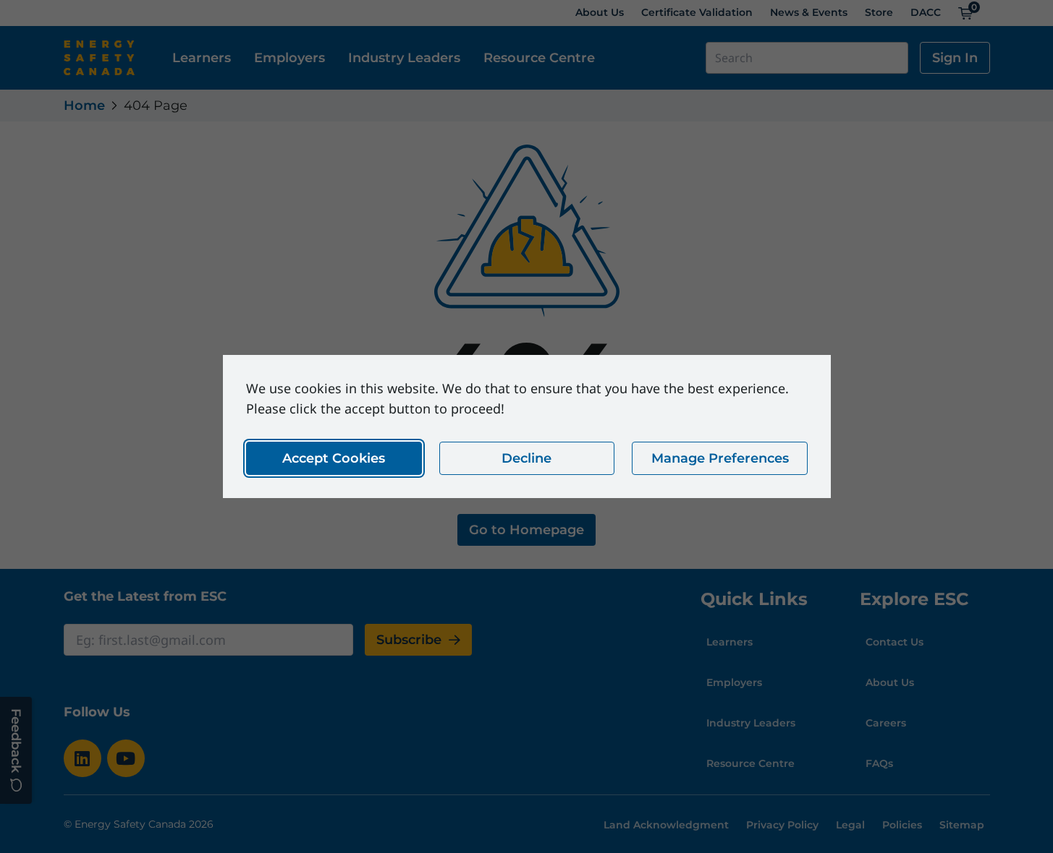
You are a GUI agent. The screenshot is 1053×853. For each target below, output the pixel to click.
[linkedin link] (82, 758)
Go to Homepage (526, 530)
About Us (599, 12)
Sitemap (961, 824)
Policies (902, 824)
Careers (886, 722)
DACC (925, 12)
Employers (289, 58)
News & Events (808, 12)
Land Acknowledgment (666, 824)
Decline (526, 458)
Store (879, 12)
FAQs (879, 763)
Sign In (955, 58)
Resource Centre (539, 58)
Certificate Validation (697, 12)
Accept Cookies (333, 458)
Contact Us (894, 641)
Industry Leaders (404, 58)
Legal (850, 824)
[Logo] (99, 57)
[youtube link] (126, 758)
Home (84, 105)
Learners (201, 58)
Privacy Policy (782, 824)
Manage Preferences (719, 458)
